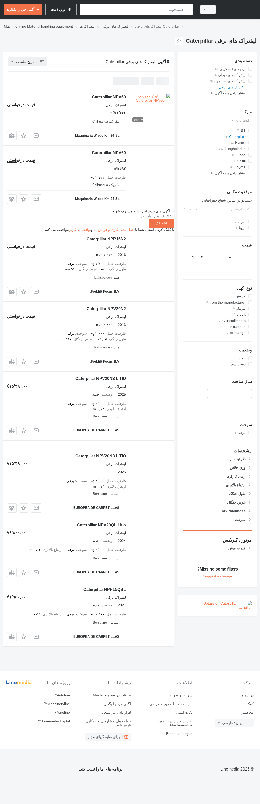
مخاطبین (247, 712)
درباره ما (247, 695)
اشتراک (161, 223)
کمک (250, 704)
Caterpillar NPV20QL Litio (101, 525)
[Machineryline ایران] (238, 9)
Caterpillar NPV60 (109, 97)
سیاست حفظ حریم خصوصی (171, 704)
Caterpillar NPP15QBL (104, 589)
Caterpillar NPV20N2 (106, 309)
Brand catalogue (179, 734)
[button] (23, 135)
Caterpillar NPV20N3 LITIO (100, 378)
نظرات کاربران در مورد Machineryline (175, 723)
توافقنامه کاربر (80, 230)
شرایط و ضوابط (180, 695)
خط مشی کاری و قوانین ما (114, 230)
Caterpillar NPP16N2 (106, 239)
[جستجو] (188, 9)
